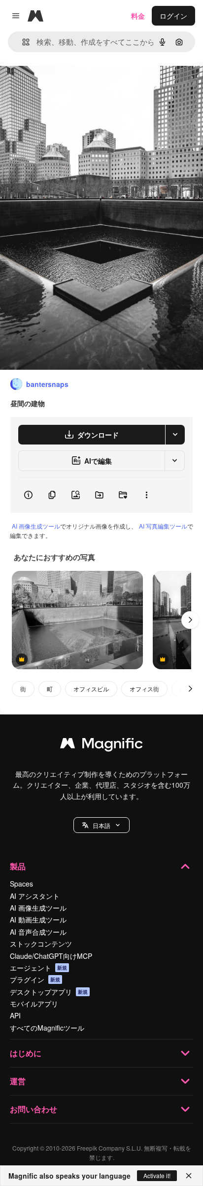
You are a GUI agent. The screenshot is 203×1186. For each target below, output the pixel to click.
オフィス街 (144, 688)
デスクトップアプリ (49, 992)
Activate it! (156, 1175)
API (15, 1015)
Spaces (21, 884)
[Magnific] (101, 745)
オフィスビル (91, 688)
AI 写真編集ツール (163, 526)
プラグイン (35, 979)
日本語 (101, 825)
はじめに (25, 1053)
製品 (18, 866)
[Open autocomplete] (21, 42)
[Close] (189, 1176)
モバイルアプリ (34, 1003)
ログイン (173, 16)
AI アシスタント (35, 896)
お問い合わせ (33, 1109)
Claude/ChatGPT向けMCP (51, 956)
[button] (101, 825)
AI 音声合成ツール (38, 932)
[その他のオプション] (146, 495)
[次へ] (190, 620)
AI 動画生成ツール (38, 919)
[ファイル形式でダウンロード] (175, 435)
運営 (18, 1081)
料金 (138, 16)
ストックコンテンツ (41, 944)
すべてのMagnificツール (47, 1028)
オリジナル (67, 84)
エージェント (38, 968)
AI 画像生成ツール (36, 526)
